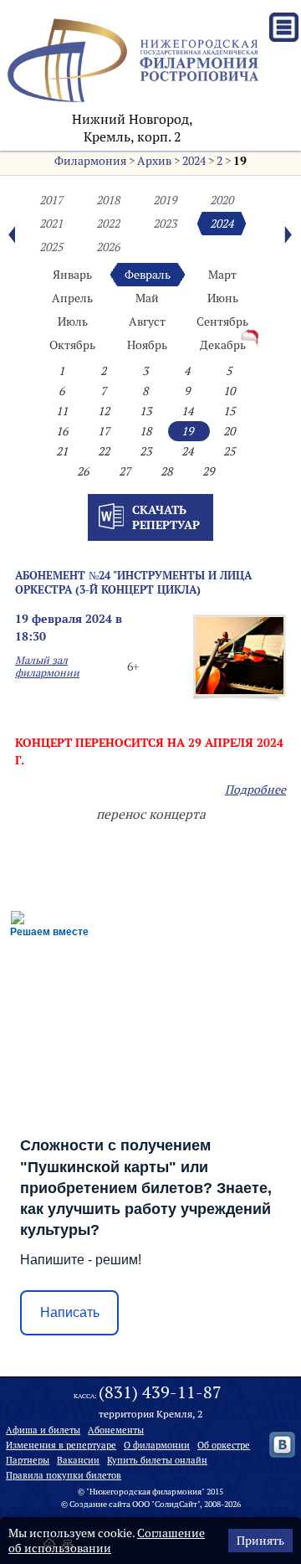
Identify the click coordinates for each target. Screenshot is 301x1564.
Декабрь (223, 344)
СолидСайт (176, 1504)
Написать (69, 1312)
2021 (51, 223)
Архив (154, 160)
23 (145, 451)
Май (147, 298)
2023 (164, 223)
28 (166, 471)
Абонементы (116, 1430)
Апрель (72, 298)
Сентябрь (222, 321)
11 (62, 411)
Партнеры (27, 1460)
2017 (51, 200)
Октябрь (72, 344)
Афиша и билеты (43, 1430)
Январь (72, 274)
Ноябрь (147, 344)
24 (187, 451)
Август (147, 321)
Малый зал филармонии (47, 666)
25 (229, 451)
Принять (260, 1540)
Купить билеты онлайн (157, 1460)
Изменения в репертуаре (61, 1445)
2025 (51, 247)
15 (229, 411)
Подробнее (255, 789)
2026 (108, 247)
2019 (164, 200)
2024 (194, 160)
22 (104, 451)
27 (124, 471)
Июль (73, 321)
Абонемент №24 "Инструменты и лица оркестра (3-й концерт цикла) (133, 582)
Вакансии (78, 1460)
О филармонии (157, 1445)
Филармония (90, 160)
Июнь (222, 298)
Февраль (148, 274)
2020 (221, 200)
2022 (108, 223)
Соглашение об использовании (106, 1540)
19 (240, 160)
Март (222, 274)
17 (104, 431)
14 (187, 411)
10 (229, 391)
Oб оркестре (223, 1445)
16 (62, 431)
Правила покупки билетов (63, 1475)
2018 (108, 200)
